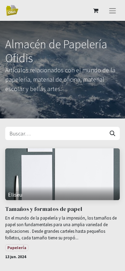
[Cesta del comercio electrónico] (95, 10)
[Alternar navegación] (112, 10)
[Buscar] (112, 133)
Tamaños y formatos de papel (43, 209)
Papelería (16, 247)
